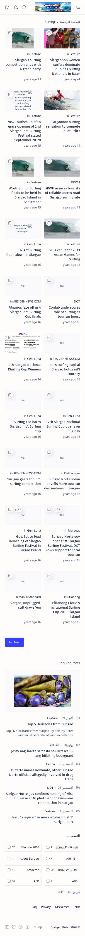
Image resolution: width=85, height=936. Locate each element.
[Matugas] (74, 530)
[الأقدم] (14, 642)
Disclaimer (62, 907)
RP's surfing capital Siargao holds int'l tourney (65, 369)
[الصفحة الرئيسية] (70, 22)
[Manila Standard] (30, 597)
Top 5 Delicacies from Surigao (50, 724)
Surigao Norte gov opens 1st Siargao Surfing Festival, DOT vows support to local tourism (63, 546)
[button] (57, 509)
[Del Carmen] (72, 473)
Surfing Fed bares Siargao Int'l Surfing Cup (25, 426)
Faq (34, 907)
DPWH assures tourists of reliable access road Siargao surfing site (62, 192)
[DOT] (77, 301)
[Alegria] (50, 764)
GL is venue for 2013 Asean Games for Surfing (64, 254)
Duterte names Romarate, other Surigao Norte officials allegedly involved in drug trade (41, 774)
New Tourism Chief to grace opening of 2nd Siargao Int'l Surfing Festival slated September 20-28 (24, 131)
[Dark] (15, 7)
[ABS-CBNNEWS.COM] (27, 301)
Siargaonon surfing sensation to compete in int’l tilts (63, 126)
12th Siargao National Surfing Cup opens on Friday (63, 426)
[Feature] (75, 54)
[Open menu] (78, 7)
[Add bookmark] (49, 33)
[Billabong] (73, 597)
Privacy (46, 907)
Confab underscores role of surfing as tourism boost (64, 312)
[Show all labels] (69, 892)
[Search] (24, 7)
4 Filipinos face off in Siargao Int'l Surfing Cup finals (25, 312)
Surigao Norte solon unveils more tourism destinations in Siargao (62, 483)
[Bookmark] (7, 7)
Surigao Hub (59, 927)
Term (76, 907)
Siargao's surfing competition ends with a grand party (23, 64)
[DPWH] (75, 182)
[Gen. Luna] (34, 244)
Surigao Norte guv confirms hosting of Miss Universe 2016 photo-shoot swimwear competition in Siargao (39, 798)
